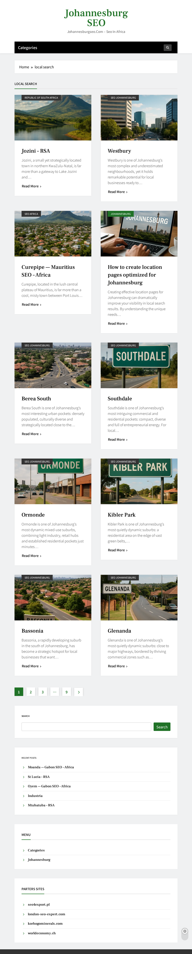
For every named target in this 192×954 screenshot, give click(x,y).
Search (26, 716)
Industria (35, 796)
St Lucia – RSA (39, 777)
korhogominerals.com (45, 923)
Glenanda (119, 630)
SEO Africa (31, 214)
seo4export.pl (39, 904)
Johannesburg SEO (96, 18)
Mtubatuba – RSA (41, 805)
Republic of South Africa (41, 97)
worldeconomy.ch (42, 933)
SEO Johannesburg (123, 97)
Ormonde (33, 514)
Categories (27, 47)
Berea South (36, 398)
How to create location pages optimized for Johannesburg (135, 275)
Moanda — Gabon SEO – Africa (51, 767)
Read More (30, 186)
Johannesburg (121, 214)
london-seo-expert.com (46, 914)
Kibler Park (122, 514)
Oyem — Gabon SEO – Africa (49, 786)
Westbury (119, 150)
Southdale (120, 398)
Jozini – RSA (36, 150)
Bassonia (32, 630)
